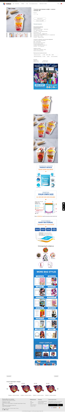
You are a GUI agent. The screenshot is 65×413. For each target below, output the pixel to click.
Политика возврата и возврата (42, 403)
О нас (31, 403)
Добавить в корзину (39, 20)
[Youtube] (7, 409)
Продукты (31, 402)
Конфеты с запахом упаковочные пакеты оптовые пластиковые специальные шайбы (14, 395)
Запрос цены (39, 18)
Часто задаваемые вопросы (34, 404)
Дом (31, 401)
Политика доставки (41, 402)
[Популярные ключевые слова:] (58, 3)
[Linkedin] (4, 409)
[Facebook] (2, 409)
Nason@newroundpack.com (12, 405)
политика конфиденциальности (42, 401)
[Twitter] (6, 409)
